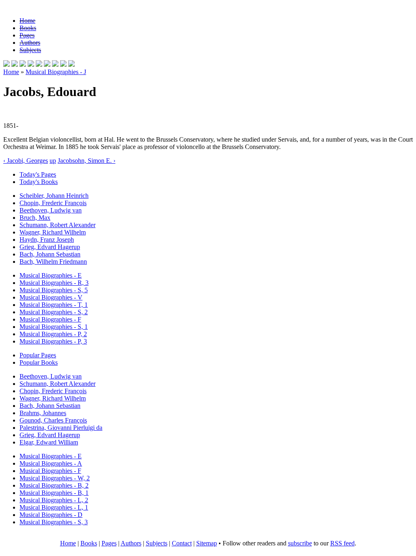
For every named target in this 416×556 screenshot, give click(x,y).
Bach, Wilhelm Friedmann (53, 261)
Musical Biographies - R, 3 (54, 282)
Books (28, 27)
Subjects (30, 49)
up (53, 160)
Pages (27, 35)
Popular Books (39, 362)
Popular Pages (38, 355)
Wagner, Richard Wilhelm (53, 232)
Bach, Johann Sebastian (50, 254)
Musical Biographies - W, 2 (55, 478)
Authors (30, 42)
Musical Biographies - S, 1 (54, 326)
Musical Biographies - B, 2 (54, 485)
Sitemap (206, 543)
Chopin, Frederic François (53, 202)
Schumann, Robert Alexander (57, 224)
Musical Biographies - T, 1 (54, 304)
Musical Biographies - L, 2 (54, 500)
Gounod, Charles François (53, 420)
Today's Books (39, 181)
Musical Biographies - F (50, 319)
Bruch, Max (35, 217)
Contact (182, 543)
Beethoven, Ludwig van (51, 210)
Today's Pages (38, 174)
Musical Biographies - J (56, 71)
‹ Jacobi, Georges (25, 160)
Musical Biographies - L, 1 (54, 507)
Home (27, 20)
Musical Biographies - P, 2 (53, 334)
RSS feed (342, 543)
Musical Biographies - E (51, 275)
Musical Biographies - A (51, 463)
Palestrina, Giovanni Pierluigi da (61, 427)
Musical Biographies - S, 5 (54, 290)
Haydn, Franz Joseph (47, 239)
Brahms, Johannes (43, 412)
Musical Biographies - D (51, 514)
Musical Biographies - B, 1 (54, 492)
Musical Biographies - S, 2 (54, 312)
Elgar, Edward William (49, 442)
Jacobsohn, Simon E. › (86, 160)
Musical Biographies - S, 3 (54, 522)
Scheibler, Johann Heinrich (54, 195)
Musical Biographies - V (51, 297)
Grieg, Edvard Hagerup (50, 246)
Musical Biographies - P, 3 (53, 341)
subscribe (300, 543)
